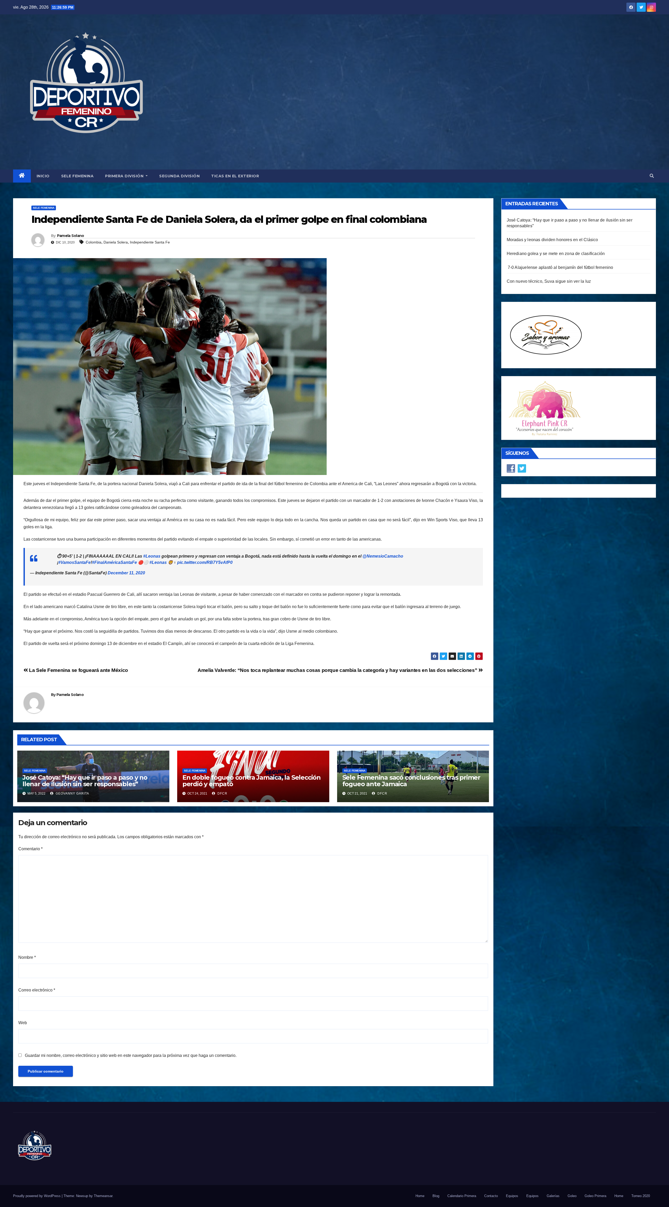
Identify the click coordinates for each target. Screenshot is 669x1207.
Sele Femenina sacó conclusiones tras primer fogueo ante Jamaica (411, 781)
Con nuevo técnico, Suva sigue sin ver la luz (549, 281)
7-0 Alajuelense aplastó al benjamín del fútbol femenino (560, 267)
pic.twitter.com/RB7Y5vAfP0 (205, 562)
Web (22, 1023)
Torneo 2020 (640, 1196)
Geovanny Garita (72, 793)
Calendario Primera (461, 1196)
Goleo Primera (595, 1196)
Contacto (491, 1196)
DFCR (221, 793)
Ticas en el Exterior (235, 176)
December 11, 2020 (126, 573)
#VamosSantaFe (74, 562)
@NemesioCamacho (382, 556)
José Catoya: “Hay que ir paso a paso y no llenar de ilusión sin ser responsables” (84, 781)
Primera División (125, 176)
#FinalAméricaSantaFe (114, 562)
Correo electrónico (36, 990)
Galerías (553, 1196)
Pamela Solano (70, 235)
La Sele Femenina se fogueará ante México (78, 670)
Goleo (572, 1196)
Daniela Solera (115, 242)
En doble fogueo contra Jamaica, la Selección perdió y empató (251, 781)
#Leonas (151, 556)
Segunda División (179, 176)
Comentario (30, 849)
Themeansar (103, 1196)
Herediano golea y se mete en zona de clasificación (556, 253)
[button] (652, 176)
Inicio (43, 176)
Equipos (512, 1196)
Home (420, 1196)
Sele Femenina (77, 176)
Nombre (27, 957)
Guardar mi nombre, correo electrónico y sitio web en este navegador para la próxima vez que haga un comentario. (131, 1055)
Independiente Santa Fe (150, 242)
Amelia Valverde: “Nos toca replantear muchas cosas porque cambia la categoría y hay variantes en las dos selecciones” (338, 670)
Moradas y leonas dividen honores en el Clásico (552, 239)
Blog (435, 1196)
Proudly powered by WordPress (37, 1196)
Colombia (93, 242)
